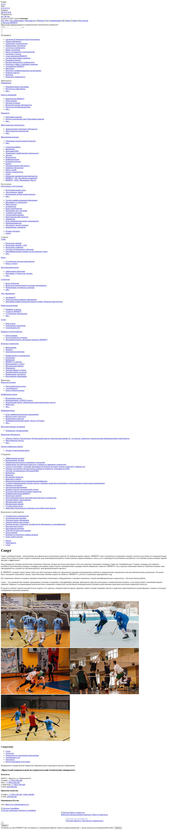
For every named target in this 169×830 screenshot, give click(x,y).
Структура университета (15, 48)
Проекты (9, 350)
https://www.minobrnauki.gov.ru (17, 804)
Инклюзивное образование (16, 376)
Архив (8, 233)
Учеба (3, 239)
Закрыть (5, 825)
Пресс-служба (11, 170)
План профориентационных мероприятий (22, 221)
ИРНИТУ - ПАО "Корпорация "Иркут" (21, 180)
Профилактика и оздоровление (18, 356)
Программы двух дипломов (16, 211)
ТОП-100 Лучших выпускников (18, 530)
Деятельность (11, 543)
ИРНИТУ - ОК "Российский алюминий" (22, 178)
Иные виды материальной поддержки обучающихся (26, 285)
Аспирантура (11, 206)
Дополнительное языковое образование (21, 299)
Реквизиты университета (15, 77)
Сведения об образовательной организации (23, 39)
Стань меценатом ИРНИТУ (16, 56)
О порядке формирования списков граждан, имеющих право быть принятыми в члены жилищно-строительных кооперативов (55, 483)
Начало (8, 541)
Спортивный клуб (13, 328)
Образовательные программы (17, 87)
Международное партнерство (17, 131)
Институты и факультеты (15, 89)
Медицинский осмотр (14, 502)
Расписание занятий (13, 243)
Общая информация (13, 41)
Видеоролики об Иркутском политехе (20, 194)
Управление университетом (16, 44)
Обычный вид (30, 21)
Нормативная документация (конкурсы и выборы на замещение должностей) (36, 464)
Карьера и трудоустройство (11, 332)
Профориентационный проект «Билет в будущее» (25, 421)
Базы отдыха (10, 323)
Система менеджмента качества (18, 58)
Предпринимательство (10, 267)
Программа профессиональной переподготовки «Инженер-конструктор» (34, 302)
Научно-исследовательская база (18, 107)
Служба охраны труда (14, 506)
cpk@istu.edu (12, 797)
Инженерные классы (14, 398)
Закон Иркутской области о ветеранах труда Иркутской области (31, 508)
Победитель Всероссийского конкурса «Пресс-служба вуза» (84, 815)
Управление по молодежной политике (21, 141)
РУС (2, 21)
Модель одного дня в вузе (16, 416)
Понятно (118, 828)
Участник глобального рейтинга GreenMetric (18, 810)
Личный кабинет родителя (16, 372)
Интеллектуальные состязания (13, 427)
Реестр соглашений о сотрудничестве (20, 52)
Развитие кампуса (13, 73)
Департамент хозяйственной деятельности (22, 153)
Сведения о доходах (13, 54)
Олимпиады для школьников (17, 431)
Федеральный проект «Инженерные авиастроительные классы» (31, 402)
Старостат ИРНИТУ (13, 311)
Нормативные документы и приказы (20, 287)
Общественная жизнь (9, 305)
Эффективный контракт (15, 458)
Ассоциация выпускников (16, 518)
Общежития (10, 219)
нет (2, 16)
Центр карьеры (11, 335)
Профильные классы (9, 394)
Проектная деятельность (10, 434)
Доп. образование (8, 293)
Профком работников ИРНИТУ (18, 494)
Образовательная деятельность (18, 166)
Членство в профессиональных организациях (23, 71)
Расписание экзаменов (14, 247)
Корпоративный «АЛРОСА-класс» (19, 400)
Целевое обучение (13, 231)
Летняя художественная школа (17, 450)
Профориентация (7, 410)
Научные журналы (13, 103)
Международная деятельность (12, 125)
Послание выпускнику (14, 526)
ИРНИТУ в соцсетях (14, 362)
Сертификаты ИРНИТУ (15, 66)
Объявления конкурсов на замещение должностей (25, 462)
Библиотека (10, 149)
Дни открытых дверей (14, 192)
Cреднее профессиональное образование (21, 200)
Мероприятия (11, 347)
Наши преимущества (14, 209)
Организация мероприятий (16, 487)
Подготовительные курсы (16, 190)
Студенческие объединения (16, 314)
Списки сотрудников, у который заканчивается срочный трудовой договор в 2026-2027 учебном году (45, 467)
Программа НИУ (12, 151)
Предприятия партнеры (15, 528)
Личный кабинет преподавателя (18, 500)
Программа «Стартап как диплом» (19, 273)
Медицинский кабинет (15, 366)
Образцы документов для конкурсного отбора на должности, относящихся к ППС (38, 469)
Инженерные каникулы (15, 419)
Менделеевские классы (15, 440)
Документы (10, 760)
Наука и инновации (8, 95)
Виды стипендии (12, 283)
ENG (7, 21)
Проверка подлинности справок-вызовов (22, 535)
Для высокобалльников (15, 215)
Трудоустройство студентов (16, 338)
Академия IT (11, 297)
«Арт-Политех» (12, 388)
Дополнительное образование (17, 520)
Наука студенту (12, 263)
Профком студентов (13, 309)
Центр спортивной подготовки (18, 762)
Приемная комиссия (13, 223)
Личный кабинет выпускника (17, 522)
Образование (6, 83)
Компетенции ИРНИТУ (15, 99)
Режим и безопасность (14, 172)
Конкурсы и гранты (13, 479)
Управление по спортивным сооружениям (22, 755)
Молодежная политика (10, 137)
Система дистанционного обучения (19, 249)
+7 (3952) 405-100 (13, 782)
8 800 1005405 (28, 794)
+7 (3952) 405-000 (15, 780)
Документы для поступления (17, 225)
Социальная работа (13, 147)
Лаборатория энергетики (15, 271)
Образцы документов (14, 485)
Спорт (8, 174)
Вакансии (9, 475)
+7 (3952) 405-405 (15, 794)
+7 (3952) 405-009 (18, 785)
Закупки (9, 155)
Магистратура (11, 204)
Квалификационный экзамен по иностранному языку (27, 251)
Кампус (8, 164)
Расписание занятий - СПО (16, 245)
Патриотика (10, 358)
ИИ (2, 12)
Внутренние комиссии (14, 477)
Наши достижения (13, 50)
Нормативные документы (16, 46)
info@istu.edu (12, 787)
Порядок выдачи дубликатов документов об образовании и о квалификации (36, 524)
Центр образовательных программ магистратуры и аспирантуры (31, 498)
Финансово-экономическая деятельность (21, 176)
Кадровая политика (13, 60)
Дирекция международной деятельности (21, 129)
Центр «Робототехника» (15, 390)
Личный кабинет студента (16, 370)
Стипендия (5, 279)
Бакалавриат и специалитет (16, 202)
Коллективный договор (15, 460)
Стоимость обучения (14, 213)
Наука (3, 257)
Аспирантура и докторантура (17, 516)
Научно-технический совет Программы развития (25, 119)
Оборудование (11, 101)
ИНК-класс (10, 404)
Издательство (11, 157)
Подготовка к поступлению (12, 186)
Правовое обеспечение (14, 168)
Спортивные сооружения (15, 326)
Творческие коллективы (15, 352)
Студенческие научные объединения (20, 261)
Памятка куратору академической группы (22, 489)
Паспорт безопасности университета (20, 62)
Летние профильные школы (12, 446)
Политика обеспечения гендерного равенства (23, 491)
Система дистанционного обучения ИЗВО (22, 471)
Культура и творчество (10, 344)
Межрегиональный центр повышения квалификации (26, 481)
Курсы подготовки (8, 382)
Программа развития (14, 117)
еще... (8, 91)
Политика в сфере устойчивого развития (22, 64)
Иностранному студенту (15, 364)
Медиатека (10, 68)
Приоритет (5, 113)
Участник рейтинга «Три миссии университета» (85, 821)
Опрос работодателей (14, 537)
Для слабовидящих (16, 21)
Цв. (8, 16)
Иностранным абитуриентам (17, 217)
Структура (10, 753)
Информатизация (12, 159)
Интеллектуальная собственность (19, 105)
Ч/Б (5, 16)
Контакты (9, 75)
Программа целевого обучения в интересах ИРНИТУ (26, 340)
